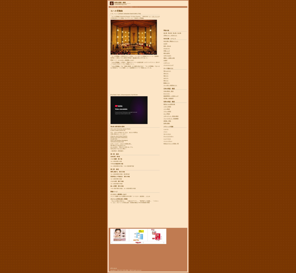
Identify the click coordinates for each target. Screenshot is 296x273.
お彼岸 (165, 60)
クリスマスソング (168, 65)
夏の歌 (170, 33)
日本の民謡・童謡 (168, 91)
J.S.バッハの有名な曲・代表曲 (119, 199)
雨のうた (166, 80)
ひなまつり (167, 48)
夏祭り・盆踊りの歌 (169, 58)
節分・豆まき (167, 46)
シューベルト (167, 139)
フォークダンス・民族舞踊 (171, 118)
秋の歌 (175, 33)
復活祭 (134, 58)
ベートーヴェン (168, 141)
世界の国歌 (167, 123)
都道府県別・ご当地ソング (171, 96)
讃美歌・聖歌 (167, 121)
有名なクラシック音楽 (127, 7)
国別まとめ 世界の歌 (169, 104)
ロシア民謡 (167, 114)
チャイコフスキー (168, 136)
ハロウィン (167, 63)
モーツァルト (167, 134)
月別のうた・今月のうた (170, 35)
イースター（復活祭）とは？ (126, 60)
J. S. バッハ (155, 16)
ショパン (166, 129)
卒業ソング (167, 51)
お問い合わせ (113, 268)
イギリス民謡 (167, 106)
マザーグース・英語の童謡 (171, 116)
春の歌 (165, 33)
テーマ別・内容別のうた (170, 85)
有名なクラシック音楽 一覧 (171, 143)
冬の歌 (179, 33)
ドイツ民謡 (167, 109)
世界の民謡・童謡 (115, 7)
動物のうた (167, 83)
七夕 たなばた (167, 55)
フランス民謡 (167, 111)
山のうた (166, 78)
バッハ (136, 7)
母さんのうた (167, 71)
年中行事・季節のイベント (171, 41)
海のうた (166, 76)
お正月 (165, 43)
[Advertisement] (123, 81)
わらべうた (167, 93)
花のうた (166, 73)
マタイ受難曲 (115, 62)
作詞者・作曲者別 (168, 98)
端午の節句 (167, 53)
